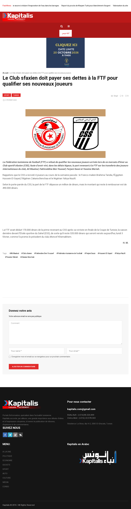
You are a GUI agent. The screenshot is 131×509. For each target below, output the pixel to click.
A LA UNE (7, 451)
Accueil (5, 73)
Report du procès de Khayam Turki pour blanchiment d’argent (79, 5)
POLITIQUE (7, 456)
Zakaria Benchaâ (27, 257)
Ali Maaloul (15, 253)
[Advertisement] (65, 210)
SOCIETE (6, 464)
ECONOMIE (7, 460)
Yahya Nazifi (120, 253)
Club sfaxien (27, 253)
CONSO (6, 486)
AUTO (5, 473)
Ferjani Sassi (90, 253)
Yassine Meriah (12, 257)
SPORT (6, 95)
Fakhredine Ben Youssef (44, 253)
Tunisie (16, 95)
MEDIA (5, 482)
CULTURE (7, 477)
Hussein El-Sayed (105, 253)
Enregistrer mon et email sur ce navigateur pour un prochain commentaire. (41, 356)
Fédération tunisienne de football (70, 253)
